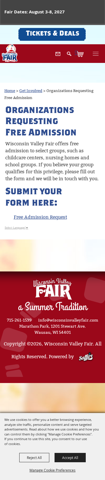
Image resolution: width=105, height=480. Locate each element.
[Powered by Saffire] (86, 356)
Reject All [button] (34, 457)
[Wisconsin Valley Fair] (10, 53)
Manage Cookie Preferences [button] (52, 470)
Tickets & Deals (52, 34)
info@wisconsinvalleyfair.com (68, 320)
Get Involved (30, 91)
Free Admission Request (40, 217)
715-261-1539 (19, 320)
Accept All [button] (70, 457)
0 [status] (76, 52)
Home (9, 91)
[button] (69, 59)
